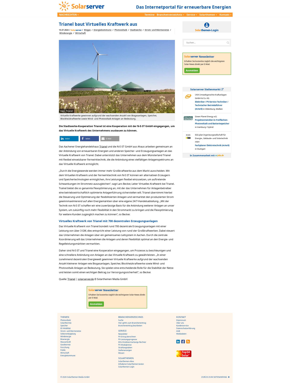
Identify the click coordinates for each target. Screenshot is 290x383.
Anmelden (96, 304)
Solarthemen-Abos (126, 361)
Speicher (64, 325)
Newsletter (122, 334)
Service (191, 14)
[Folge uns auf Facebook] (183, 342)
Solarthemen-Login (126, 366)
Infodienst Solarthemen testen (131, 364)
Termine (149, 14)
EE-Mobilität (65, 328)
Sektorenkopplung (68, 333)
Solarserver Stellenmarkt (205, 89)
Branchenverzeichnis (169, 14)
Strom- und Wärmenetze (157, 30)
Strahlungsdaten (125, 347)
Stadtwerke (136, 30)
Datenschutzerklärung (185, 328)
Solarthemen (207, 14)
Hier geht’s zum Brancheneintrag (132, 323)
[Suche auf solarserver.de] (228, 42)
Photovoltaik (120, 30)
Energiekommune (102, 30)
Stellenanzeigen (125, 350)
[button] (69, 138)
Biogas (87, 30)
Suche (120, 320)
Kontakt (224, 14)
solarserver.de (86, 279)
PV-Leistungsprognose (127, 339)
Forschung (64, 347)
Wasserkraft (65, 342)
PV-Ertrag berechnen (127, 336)
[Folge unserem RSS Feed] (188, 342)
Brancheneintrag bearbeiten (130, 325)
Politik (62, 350)
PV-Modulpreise (125, 345)
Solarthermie (65, 323)
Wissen (121, 353)
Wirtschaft (80, 33)
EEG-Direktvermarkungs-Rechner (132, 342)
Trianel (103, 146)
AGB (178, 331)
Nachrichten (68, 14)
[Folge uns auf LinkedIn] (178, 342)
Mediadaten (181, 333)
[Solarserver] (81, 6)
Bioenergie (65, 339)
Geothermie (65, 344)
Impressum (181, 320)
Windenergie (65, 33)
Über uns (180, 323)
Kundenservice (182, 325)
